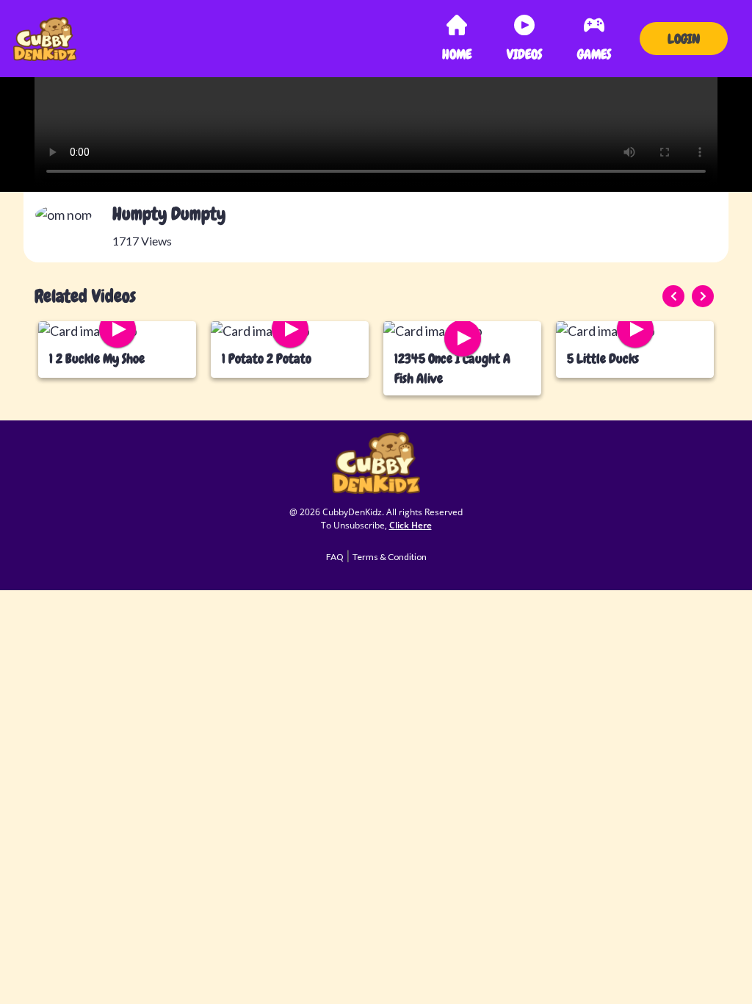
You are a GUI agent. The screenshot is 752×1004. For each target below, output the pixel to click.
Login (684, 38)
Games (594, 54)
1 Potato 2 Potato (266, 358)
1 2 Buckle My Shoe (97, 358)
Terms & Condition (389, 556)
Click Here (410, 525)
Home (460, 53)
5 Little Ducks (603, 358)
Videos (524, 54)
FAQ (335, 556)
